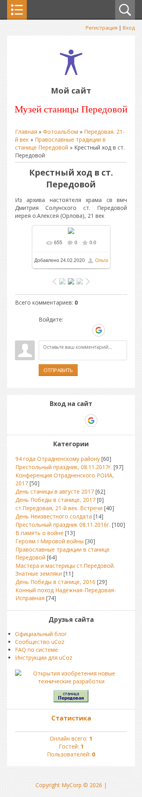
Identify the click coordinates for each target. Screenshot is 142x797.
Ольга (101, 260)
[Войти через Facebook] (71, 330)
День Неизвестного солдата (53, 516)
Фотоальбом (60, 131)
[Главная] (71, 73)
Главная (26, 131)
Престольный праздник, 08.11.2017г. (63, 467)
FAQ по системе (36, 649)
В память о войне (39, 533)
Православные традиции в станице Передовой (60, 143)
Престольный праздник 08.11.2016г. (62, 524)
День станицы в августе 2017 (54, 491)
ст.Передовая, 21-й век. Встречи (59, 508)
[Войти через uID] (44, 330)
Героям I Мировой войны (49, 541)
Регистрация (102, 27)
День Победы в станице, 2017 (55, 499)
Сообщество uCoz (39, 641)
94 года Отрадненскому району (57, 458)
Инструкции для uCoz (43, 657)
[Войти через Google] (98, 330)
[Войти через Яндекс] (85, 330)
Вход (129, 27)
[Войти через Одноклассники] (112, 330)
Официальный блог (41, 634)
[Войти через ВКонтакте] (58, 330)
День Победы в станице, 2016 (55, 582)
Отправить (58, 370)
